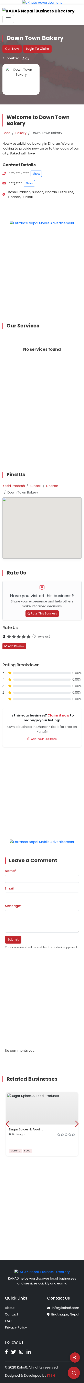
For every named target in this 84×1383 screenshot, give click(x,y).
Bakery (21, 133)
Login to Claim (37, 48)
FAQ (8, 1321)
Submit (13, 939)
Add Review (15, 646)
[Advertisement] (42, 271)
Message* (13, 906)
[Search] (74, 1373)
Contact (11, 1314)
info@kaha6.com (65, 1307)
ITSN (51, 1375)
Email (9, 888)
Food (6, 133)
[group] (42, 1124)
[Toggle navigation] (8, 19)
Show (36, 174)
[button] (7, 1123)
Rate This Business (43, 613)
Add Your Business (43, 739)
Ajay (25, 58)
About (10, 1307)
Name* (10, 870)
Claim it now (58, 715)
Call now (12, 48)
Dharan (52, 486)
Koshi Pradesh (13, 486)
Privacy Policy (16, 1327)
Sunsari (35, 486)
